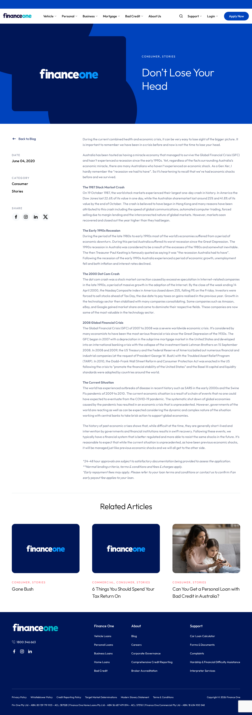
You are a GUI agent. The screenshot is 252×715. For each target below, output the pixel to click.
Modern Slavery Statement (135, 697)
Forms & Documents (202, 645)
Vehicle (48, 16)
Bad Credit (132, 16)
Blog (134, 636)
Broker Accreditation (144, 670)
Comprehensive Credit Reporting (151, 662)
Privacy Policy (19, 697)
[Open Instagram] (26, 217)
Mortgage (110, 16)
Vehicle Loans (102, 636)
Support (193, 16)
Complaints (197, 653)
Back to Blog (27, 139)
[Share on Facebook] (16, 217)
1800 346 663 (26, 642)
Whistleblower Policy (42, 697)
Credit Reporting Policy (69, 697)
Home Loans (102, 662)
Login (211, 16)
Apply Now (236, 16)
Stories (17, 191)
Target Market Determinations (101, 697)
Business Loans (103, 653)
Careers (136, 645)
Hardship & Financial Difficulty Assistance (215, 662)
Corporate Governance (146, 653)
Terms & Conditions (163, 697)
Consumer (20, 183)
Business (89, 16)
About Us (154, 16)
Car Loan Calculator (202, 636)
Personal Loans (103, 645)
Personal (68, 16)
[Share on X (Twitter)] (45, 217)
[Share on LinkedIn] (36, 217)
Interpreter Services (202, 670)
